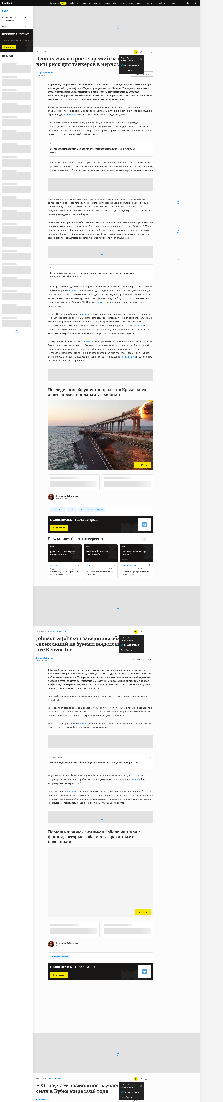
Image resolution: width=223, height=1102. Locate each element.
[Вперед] (157, 483)
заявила (72, 791)
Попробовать (126, 70)
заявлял (99, 302)
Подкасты (97, 3)
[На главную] (7, 3)
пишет (70, 114)
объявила (139, 325)
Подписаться (59, 527)
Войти (187, 3)
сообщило (86, 341)
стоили (135, 775)
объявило (72, 290)
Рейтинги (74, 3)
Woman (123, 3)
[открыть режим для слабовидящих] (136, 52)
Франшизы (85, 3)
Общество (89, 565)
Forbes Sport (54, 565)
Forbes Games (56, 3)
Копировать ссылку (143, 74)
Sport (131, 3)
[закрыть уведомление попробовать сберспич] (141, 59)
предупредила (128, 356)
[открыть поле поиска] (196, 3)
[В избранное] (78, 565)
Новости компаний (129, 565)
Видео (107, 3)
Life (114, 3)
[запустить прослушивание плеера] (141, 52)
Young (139, 3)
